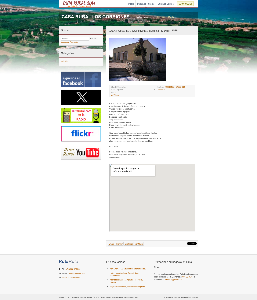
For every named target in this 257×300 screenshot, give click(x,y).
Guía (164, 17)
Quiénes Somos (166, 3)
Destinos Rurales (146, 3)
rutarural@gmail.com (76, 273)
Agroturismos (115, 268)
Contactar (161, 89)
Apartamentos (127, 268)
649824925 (180, 87)
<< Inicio (64, 61)
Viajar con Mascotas (118, 286)
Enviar (111, 243)
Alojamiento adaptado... (136, 286)
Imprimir (119, 243)
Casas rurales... (140, 268)
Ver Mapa (115, 95)
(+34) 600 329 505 (72, 269)
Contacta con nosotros (71, 277)
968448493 (169, 87)
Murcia (171, 17)
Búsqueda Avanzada (69, 42)
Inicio (131, 3)
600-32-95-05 (187, 276)
